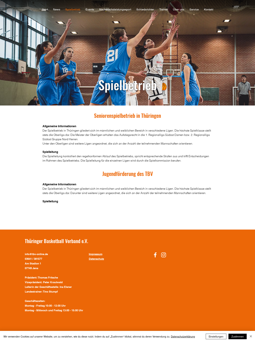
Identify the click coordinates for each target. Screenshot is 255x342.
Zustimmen (237, 336)
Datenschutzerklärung (183, 336)
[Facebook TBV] (155, 255)
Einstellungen (216, 336)
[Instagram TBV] (163, 255)
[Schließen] (251, 336)
